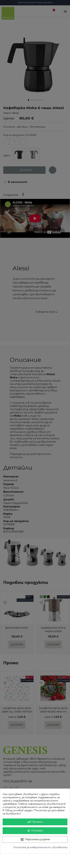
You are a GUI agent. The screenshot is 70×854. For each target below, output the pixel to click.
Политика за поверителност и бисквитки (40, 847)
